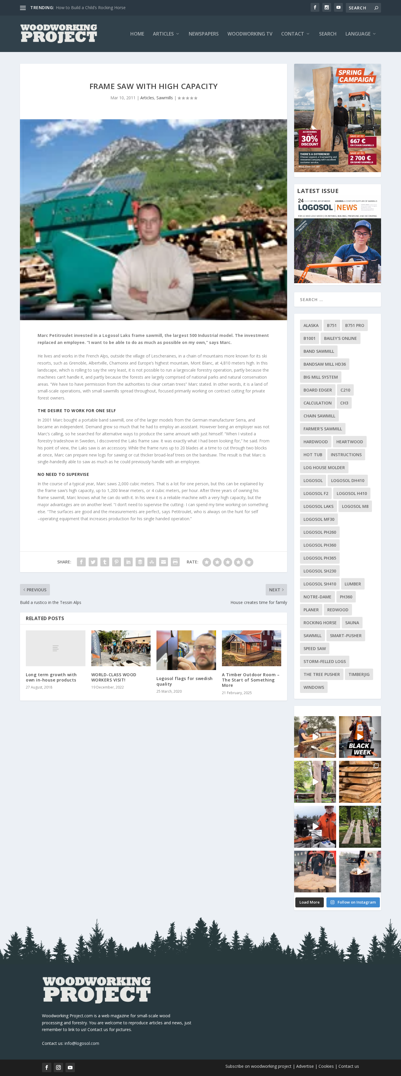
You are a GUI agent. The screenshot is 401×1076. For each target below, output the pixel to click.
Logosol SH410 (320, 584)
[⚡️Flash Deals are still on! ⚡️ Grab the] (315, 782)
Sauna (352, 622)
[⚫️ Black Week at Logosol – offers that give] (360, 737)
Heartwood (349, 441)
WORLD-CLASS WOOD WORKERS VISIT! (114, 677)
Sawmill (312, 635)
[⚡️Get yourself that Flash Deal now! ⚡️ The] (360, 782)
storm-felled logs (325, 661)
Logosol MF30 (319, 519)
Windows (314, 687)
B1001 (310, 338)
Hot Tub (313, 454)
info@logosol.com (82, 1043)
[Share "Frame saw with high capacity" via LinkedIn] (128, 562)
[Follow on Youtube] (70, 1067)
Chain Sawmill (319, 416)
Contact (292, 34)
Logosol (313, 480)
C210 (345, 390)
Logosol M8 (355, 506)
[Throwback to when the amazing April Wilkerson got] (315, 737)
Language (358, 34)
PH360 (346, 597)
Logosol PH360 (320, 545)
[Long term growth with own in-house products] (55, 648)
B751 (332, 325)
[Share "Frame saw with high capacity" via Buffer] (140, 562)
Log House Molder (324, 467)
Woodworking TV (250, 34)
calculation (318, 403)
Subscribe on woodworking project (258, 1066)
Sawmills (164, 97)
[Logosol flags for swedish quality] (186, 650)
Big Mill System (321, 377)
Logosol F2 (316, 493)
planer (311, 609)
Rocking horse (320, 622)
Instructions (346, 454)
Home (137, 34)
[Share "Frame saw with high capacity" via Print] (175, 562)
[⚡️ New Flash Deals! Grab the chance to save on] (360, 827)
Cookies (327, 1066)
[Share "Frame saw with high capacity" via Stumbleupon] (152, 562)
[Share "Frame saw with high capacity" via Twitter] (93, 562)
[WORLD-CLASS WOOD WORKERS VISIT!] (121, 648)
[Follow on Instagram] (58, 1067)
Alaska (311, 325)
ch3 (344, 403)
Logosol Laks (318, 506)
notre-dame (317, 597)
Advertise (305, 1066)
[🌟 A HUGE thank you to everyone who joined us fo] (360, 872)
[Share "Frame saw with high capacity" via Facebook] (81, 562)
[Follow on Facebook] (46, 1067)
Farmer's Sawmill (323, 429)
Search (328, 34)
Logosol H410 (352, 493)
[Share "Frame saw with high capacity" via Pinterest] (116, 562)
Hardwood (316, 441)
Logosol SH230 (320, 571)
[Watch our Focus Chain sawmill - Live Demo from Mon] (315, 827)
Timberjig (359, 674)
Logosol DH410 (347, 480)
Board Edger (318, 390)
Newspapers (204, 34)
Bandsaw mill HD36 (325, 364)
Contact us (348, 1066)
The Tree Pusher (322, 674)
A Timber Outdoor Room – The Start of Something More (251, 680)
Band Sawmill (319, 351)
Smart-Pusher (346, 635)
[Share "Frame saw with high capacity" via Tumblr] (105, 562)
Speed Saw (315, 648)
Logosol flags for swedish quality (184, 681)
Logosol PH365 (320, 558)
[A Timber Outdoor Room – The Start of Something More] (252, 648)
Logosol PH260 (320, 532)
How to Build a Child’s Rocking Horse (91, 7)
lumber (353, 584)
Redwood (337, 609)
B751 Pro (354, 325)
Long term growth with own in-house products (51, 677)
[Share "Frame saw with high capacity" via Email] (163, 562)
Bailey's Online (340, 338)
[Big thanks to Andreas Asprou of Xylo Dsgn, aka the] (315, 872)
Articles (163, 34)
